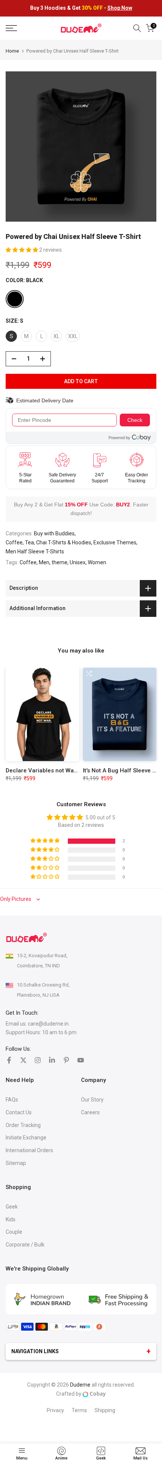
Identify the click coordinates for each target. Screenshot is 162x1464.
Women (97, 562)
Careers (90, 1112)
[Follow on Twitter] (23, 1060)
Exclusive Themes (114, 542)
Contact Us (19, 1112)
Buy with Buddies (54, 533)
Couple (14, 1232)
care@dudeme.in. (49, 1024)
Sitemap (16, 1163)
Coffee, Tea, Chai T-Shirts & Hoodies (48, 542)
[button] (22, 250)
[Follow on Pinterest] (66, 1060)
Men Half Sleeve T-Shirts (35, 551)
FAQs (12, 1100)
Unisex (78, 562)
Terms (79, 1410)
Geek (12, 1207)
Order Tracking (23, 1125)
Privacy (55, 1410)
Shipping (105, 1410)
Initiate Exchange (26, 1138)
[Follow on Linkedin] (52, 1060)
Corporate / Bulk (25, 1245)
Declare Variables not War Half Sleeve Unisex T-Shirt (76, 771)
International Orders (29, 1150)
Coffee (28, 562)
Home (12, 50)
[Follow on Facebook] (9, 1060)
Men (44, 562)
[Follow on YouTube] (80, 1060)
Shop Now (119, 8)
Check (134, 420)
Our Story (92, 1100)
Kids (10, 1219)
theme (59, 562)
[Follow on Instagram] (37, 1060)
